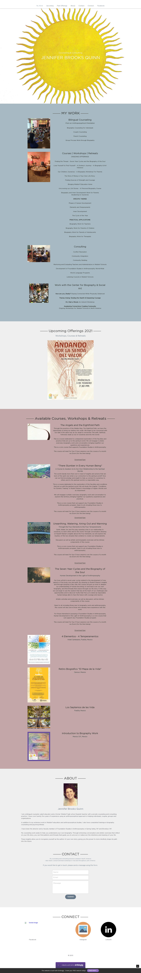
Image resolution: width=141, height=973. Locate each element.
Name (55, 872)
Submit (70, 897)
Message (57, 883)
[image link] (32, 929)
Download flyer (80, 459)
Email (55, 877)
